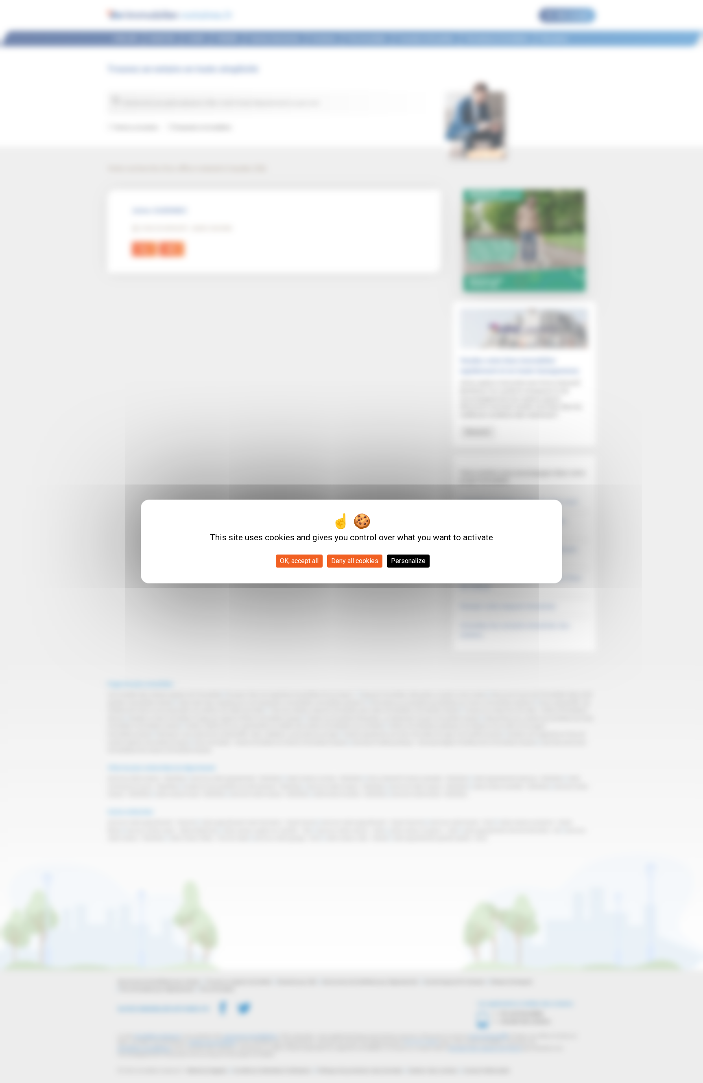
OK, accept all (299, 561)
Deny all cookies (354, 561)
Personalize (408, 561)
